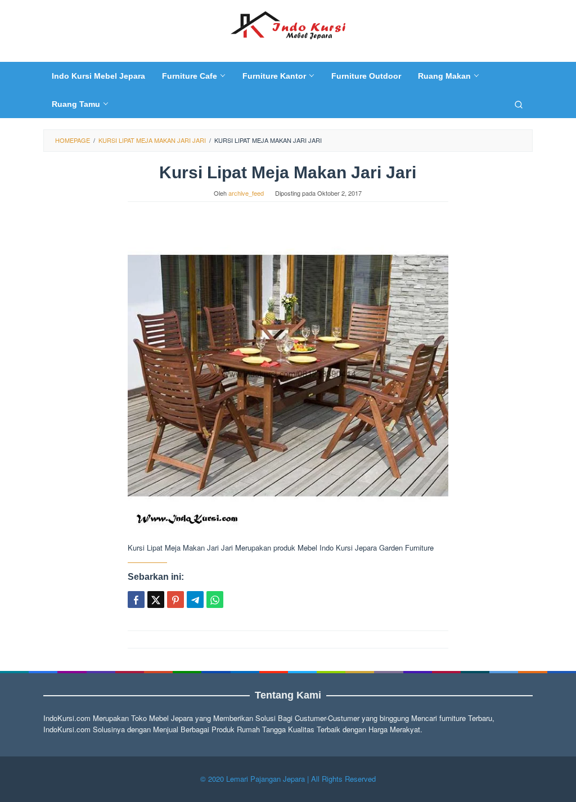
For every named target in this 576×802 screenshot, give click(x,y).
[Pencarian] (519, 104)
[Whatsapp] (214, 599)
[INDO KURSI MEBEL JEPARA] (288, 24)
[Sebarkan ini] (136, 599)
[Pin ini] (175, 599)
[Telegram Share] (195, 599)
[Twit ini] (155, 599)
